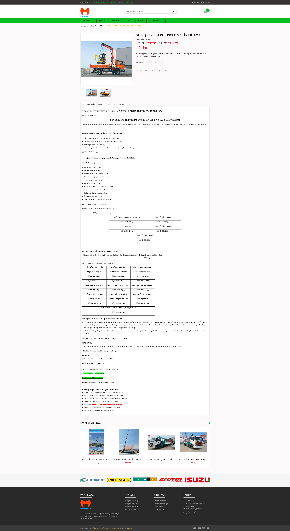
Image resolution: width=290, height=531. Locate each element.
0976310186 (128, 2)
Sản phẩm (115, 21)
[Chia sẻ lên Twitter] (152, 70)
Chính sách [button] (160, 495)
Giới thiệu (102, 21)
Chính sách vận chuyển (161, 504)
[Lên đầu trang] (286, 519)
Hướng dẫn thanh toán (131, 504)
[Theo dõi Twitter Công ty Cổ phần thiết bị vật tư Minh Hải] (189, 512)
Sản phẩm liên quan (90, 423)
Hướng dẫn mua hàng (131, 501)
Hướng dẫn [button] (130, 495)
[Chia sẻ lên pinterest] (159, 70)
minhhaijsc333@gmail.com (194, 509)
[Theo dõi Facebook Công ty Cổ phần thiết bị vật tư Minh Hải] (185, 512)
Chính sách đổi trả (159, 506)
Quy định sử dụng (159, 509)
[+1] (166, 70)
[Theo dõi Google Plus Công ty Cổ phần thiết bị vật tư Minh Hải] (194, 512)
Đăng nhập (206, 2)
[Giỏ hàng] (205, 11)
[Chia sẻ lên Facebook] (145, 70)
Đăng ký (196, 2)
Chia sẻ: (139, 70)
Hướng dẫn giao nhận (131, 506)
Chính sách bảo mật (160, 501)
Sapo (130, 528)
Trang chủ (89, 21)
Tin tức (130, 21)
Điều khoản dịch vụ (131, 509)
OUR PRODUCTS (155, 21)
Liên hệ (141, 21)
